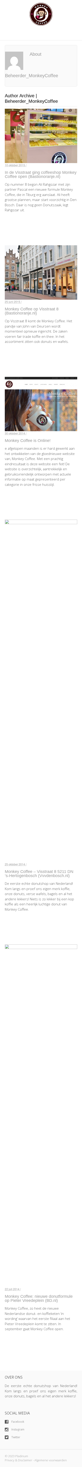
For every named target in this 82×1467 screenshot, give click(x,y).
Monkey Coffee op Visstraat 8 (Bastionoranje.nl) (32, 311)
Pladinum (21, 1456)
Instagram (17, 1429)
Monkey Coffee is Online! (28, 440)
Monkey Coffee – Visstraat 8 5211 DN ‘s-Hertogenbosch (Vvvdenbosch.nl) (39, 873)
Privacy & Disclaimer (18, 1460)
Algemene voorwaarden (50, 1460)
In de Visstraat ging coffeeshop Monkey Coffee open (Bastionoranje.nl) (41, 174)
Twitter (15, 1437)
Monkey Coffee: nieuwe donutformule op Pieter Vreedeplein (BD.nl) (39, 1298)
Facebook (17, 1422)
